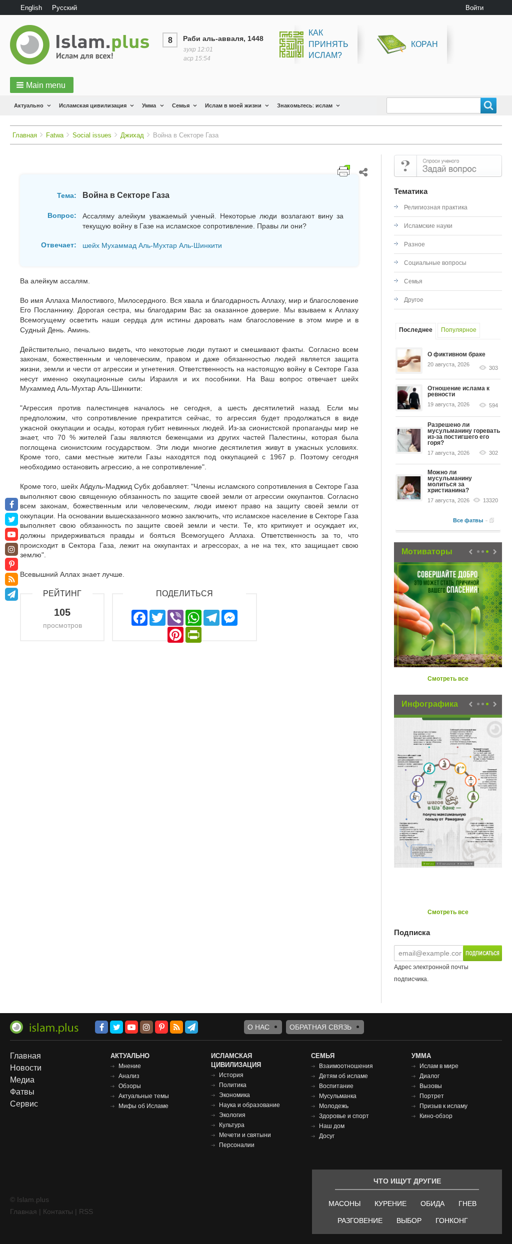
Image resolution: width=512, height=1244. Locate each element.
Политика (232, 1085)
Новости (26, 1068)
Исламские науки (428, 225)
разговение (360, 1221)
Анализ (129, 1076)
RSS (86, 1212)
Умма (149, 105)
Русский (64, 7)
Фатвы (22, 1092)
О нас (259, 1027)
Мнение (129, 1066)
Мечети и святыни (245, 1135)
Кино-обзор (436, 1116)
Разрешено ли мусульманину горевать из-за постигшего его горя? (464, 434)
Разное (414, 244)
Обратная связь (321, 1027)
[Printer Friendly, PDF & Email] (344, 170)
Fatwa (55, 135)
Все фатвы (468, 520)
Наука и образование (249, 1105)
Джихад (132, 135)
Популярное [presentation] (458, 329)
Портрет (432, 1096)
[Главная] (83, 44)
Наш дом (331, 1126)
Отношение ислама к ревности (459, 391)
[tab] (416, 331)
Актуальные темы (143, 1096)
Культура (231, 1125)
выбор (409, 1221)
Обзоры (129, 1086)
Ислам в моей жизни (233, 105)
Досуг (326, 1136)
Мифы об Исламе (143, 1106)
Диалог (430, 1076)
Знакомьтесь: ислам (304, 105)
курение (390, 1204)
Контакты (58, 1212)
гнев (467, 1204)
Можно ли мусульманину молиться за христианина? (450, 481)
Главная (24, 135)
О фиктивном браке (457, 354)
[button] (42, 85)
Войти (475, 7)
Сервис (24, 1104)
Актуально (29, 105)
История (231, 1075)
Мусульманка (337, 1096)
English (31, 7)
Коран (424, 44)
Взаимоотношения (346, 1066)
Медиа (22, 1080)
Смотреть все (448, 678)
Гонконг (452, 1221)
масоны (344, 1204)
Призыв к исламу (444, 1106)
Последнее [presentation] (415, 329)
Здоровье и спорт (344, 1116)
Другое (414, 299)
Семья (181, 105)
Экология (232, 1115)
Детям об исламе (343, 1076)
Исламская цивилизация (92, 105)
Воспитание (336, 1086)
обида (432, 1204)
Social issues (92, 135)
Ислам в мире (439, 1066)
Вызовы (431, 1086)
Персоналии (236, 1145)
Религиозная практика (436, 207)
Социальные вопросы (435, 262)
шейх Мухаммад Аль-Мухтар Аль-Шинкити (152, 245)
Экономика (234, 1095)
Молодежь (333, 1106)
